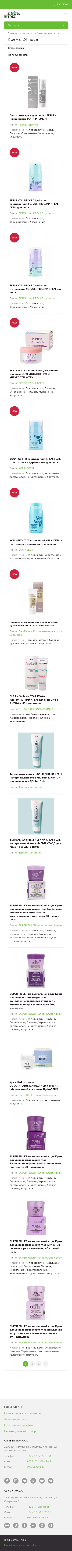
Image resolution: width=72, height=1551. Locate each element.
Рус (59, 4)
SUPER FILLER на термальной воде (40, 925)
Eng (65, 4)
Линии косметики (15, 1419)
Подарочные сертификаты (20, 1425)
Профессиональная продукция (23, 1413)
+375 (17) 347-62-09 (39, 1512)
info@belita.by (35, 1466)
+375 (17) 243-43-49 (39, 1461)
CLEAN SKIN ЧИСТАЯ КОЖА (36, 709)
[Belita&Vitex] (12, 14)
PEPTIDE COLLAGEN (31, 383)
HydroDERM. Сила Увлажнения (37, 1095)
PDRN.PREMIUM (28, 124)
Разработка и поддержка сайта (20, 1545)
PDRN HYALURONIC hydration (37, 213)
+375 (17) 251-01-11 (38, 1506)
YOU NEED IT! (27, 549)
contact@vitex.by (37, 1517)
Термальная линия (30, 787)
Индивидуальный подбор (20, 1431)
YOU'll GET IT (26, 468)
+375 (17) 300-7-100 (39, 1456)
